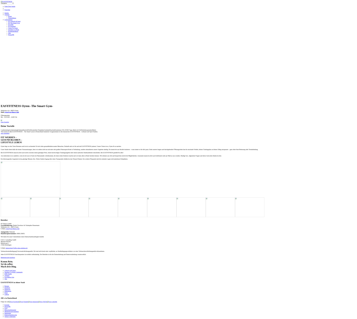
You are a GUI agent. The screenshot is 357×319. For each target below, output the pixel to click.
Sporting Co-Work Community (13, 272)
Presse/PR (11, 35)
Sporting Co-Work (13, 30)
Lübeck (6, 294)
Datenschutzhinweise (10, 315)
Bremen (6, 286)
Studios (6, 13)
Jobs (9, 33)
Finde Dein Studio (9, 6)
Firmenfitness (12, 18)
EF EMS (10, 25)
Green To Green (13, 28)
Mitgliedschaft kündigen (8, 257)
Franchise (7, 10)
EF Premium (12, 26)
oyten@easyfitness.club (11, 112)
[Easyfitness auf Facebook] (14, 302)
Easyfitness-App (9, 277)
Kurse (10, 16)
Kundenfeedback (13, 31)
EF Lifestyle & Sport (14, 21)
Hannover (7, 289)
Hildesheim (7, 291)
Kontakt (6, 305)
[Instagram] (1, 120)
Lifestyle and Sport (10, 270)
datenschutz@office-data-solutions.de (17, 248)
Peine (6, 293)
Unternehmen (8, 19)
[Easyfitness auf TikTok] (42, 302)
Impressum (7, 313)
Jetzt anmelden (5, 133)
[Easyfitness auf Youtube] (23, 302)
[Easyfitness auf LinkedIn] (52, 302)
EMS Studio (8, 274)
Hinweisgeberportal (10, 310)
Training (6, 14)
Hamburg (7, 288)
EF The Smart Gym (14, 23)
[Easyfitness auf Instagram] (33, 302)
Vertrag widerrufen (10, 316)
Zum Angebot (5, 122)
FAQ (5, 308)
